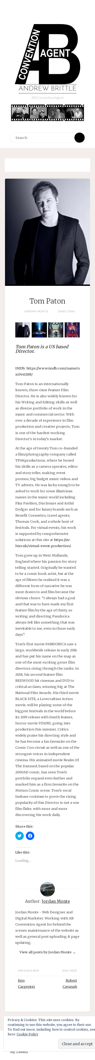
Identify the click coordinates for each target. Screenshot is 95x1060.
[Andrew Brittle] (47, 54)
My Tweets (19, 1052)
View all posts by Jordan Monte (48, 952)
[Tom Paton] (47, 244)
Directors (66, 311)
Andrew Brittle (47, 88)
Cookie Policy (27, 1034)
